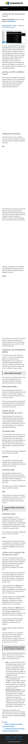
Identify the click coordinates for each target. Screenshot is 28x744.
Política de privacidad (11, 739)
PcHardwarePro (11, 21)
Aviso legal (8, 736)
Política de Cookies (18, 736)
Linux (15, 25)
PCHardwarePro (7, 25)
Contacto (20, 739)
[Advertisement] (14, 103)
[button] (25, 8)
